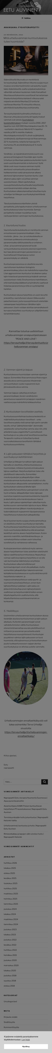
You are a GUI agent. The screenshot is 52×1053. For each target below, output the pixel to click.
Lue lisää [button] (26, 1040)
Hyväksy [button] (26, 1046)
